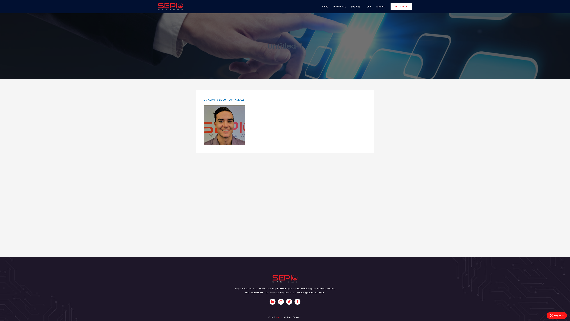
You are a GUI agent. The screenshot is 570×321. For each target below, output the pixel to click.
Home (325, 6)
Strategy (355, 6)
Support (380, 6)
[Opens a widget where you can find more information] (557, 316)
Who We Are (339, 6)
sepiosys (279, 317)
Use (369, 6)
